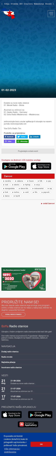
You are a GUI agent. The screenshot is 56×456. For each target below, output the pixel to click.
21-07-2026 (15, 389)
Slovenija (49, 4)
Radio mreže (6, 357)
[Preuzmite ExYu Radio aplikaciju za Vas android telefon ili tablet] (16, 166)
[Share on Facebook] (10, 138)
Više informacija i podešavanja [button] (12, 450)
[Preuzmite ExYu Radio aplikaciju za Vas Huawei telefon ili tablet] (28, 424)
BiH (21, 4)
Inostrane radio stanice (11, 367)
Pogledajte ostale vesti (28, 151)
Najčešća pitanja (8, 362)
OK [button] (41, 444)
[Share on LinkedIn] (35, 138)
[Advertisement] (28, 52)
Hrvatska (14, 4)
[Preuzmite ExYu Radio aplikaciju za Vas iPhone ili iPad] (43, 166)
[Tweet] (22, 138)
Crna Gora (28, 4)
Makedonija (39, 4)
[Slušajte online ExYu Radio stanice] (8, 13)
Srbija (6, 4)
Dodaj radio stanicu (13, 314)
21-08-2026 (15, 381)
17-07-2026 (15, 396)
